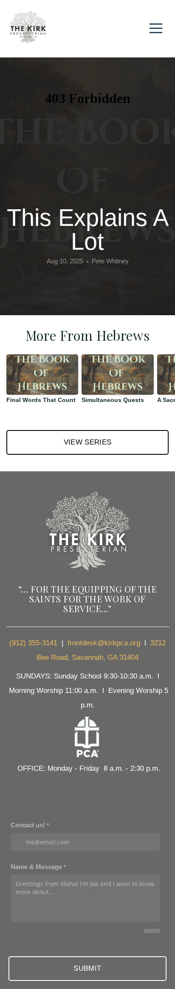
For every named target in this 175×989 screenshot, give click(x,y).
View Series (88, 442)
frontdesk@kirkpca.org (104, 643)
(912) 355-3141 (33, 643)
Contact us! (28, 825)
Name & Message (36, 866)
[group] (42, 382)
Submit (87, 968)
